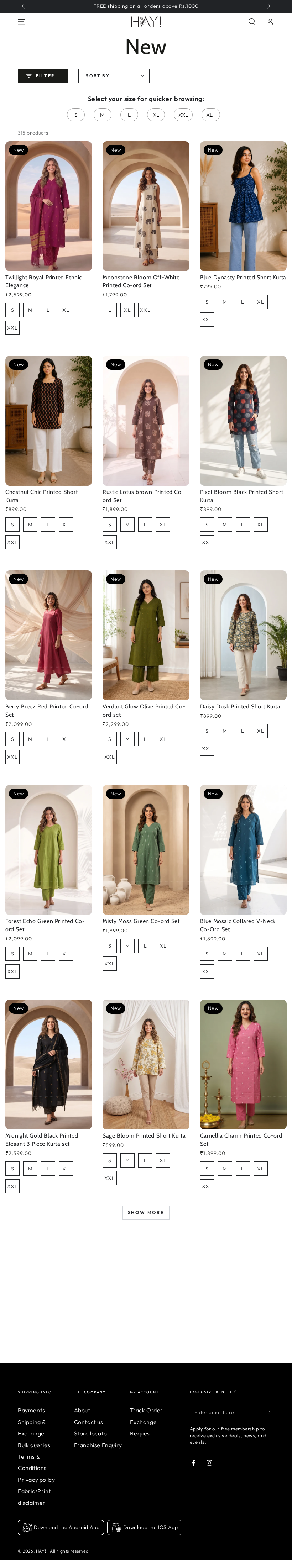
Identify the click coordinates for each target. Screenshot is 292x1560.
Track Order (146, 1410)
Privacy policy (36, 1479)
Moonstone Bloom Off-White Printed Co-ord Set (141, 281)
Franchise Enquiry (98, 1445)
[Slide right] (268, 6)
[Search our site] (252, 22)
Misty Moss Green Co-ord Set (141, 921)
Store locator (92, 1433)
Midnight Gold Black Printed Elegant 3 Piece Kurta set (41, 1139)
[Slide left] (24, 6)
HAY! (41, 1551)
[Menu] (21, 22)
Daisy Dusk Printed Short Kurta (240, 706)
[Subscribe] (270, 1412)
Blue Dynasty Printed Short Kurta (243, 277)
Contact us (88, 1421)
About (82, 1410)
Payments (31, 1410)
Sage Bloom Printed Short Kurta (144, 1135)
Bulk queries (34, 1445)
